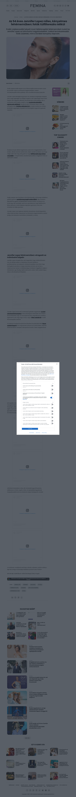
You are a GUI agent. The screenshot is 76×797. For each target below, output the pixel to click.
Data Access (38, 432)
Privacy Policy (44, 432)
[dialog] (38, 398)
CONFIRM (30, 428)
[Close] (57, 364)
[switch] (51, 386)
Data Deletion (31, 432)
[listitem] (38, 383)
